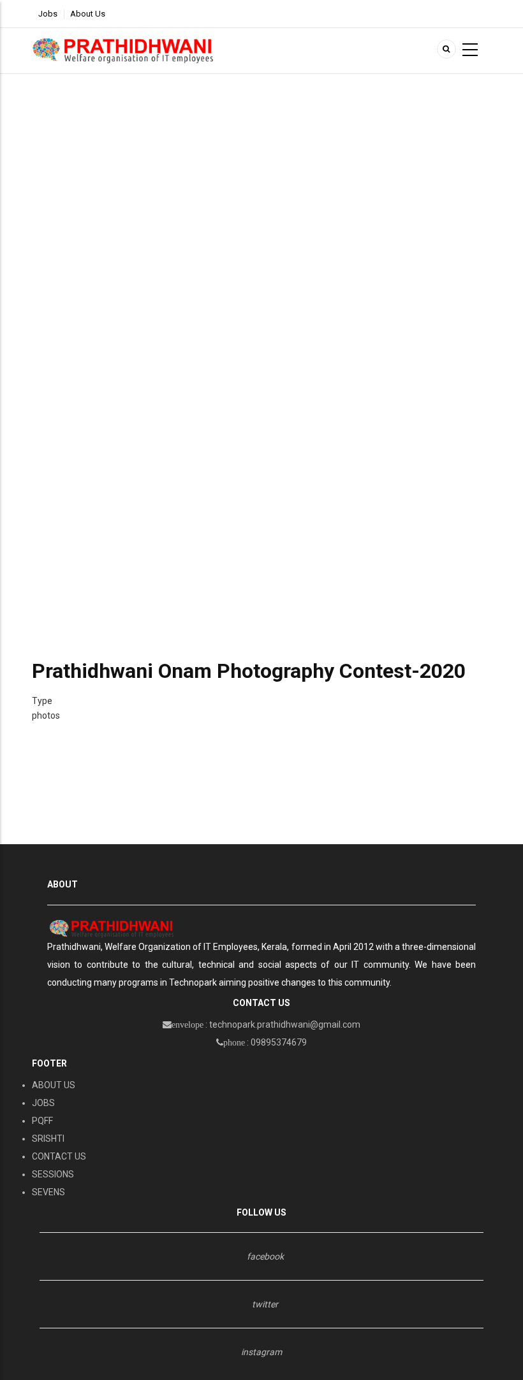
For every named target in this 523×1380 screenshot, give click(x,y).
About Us (87, 13)
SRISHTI (48, 1138)
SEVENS (48, 1192)
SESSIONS (53, 1174)
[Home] (123, 50)
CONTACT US (59, 1156)
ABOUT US (53, 1085)
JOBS (43, 1103)
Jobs (47, 13)
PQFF (42, 1121)
